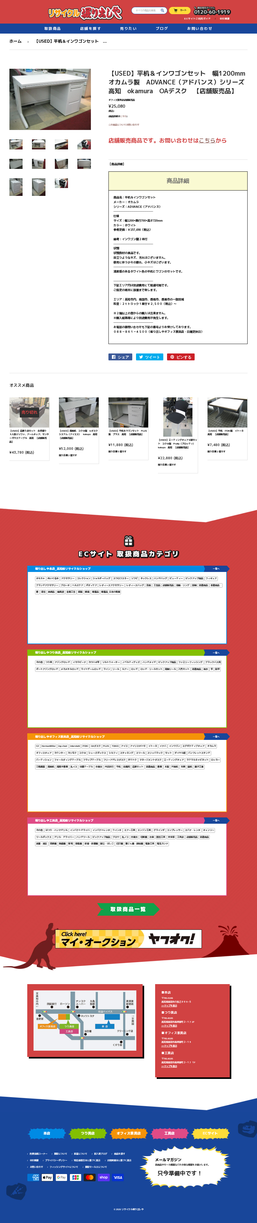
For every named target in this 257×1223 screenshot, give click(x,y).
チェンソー (208, 830)
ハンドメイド (149, 662)
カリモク (72, 753)
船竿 (217, 669)
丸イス (74, 766)
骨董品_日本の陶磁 (110, 591)
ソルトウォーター (111, 662)
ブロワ (116, 837)
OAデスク (96, 746)
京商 (148, 585)
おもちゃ (40, 578)
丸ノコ (125, 837)
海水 (205, 669)
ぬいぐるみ (53, 578)
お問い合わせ (199, 28)
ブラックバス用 (213, 662)
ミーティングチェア (174, 759)
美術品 (51, 591)
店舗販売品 (168, 585)
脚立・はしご (106, 843)
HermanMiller (49, 746)
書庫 (159, 766)
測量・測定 (41, 843)
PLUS (106, 746)
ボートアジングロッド (47, 669)
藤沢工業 (199, 766)
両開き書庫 (62, 766)
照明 (70, 843)
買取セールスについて (96, 1167)
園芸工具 (160, 837)
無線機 (62, 843)
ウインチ (117, 830)
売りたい (128, 28)
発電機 (78, 843)
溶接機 (53, 843)
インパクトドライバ (80, 830)
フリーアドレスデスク (114, 759)
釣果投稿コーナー (38, 1153)
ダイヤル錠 (180, 753)
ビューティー (176, 578)
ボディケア (91, 585)
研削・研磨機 (91, 843)
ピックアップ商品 (194, 578)
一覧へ (216, 568)
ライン (106, 669)
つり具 (48, 662)
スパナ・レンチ (192, 830)
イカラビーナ (79, 662)
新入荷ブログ (100, 1153)
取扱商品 (53, 28)
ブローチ (65, 585)
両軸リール (170, 669)
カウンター (59, 753)
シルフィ (113, 753)
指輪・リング (182, 585)
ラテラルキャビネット (197, 759)
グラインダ (159, 830)
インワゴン (174, 746)
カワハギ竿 (93, 662)
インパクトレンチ (101, 830)
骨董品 (95, 591)
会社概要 (225, 18)
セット (168, 753)
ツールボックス (43, 837)
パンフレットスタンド (199, 753)
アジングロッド (62, 662)
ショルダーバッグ (101, 578)
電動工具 (149, 843)
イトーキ (152, 746)
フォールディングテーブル (67, 759)
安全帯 (171, 837)
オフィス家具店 (129, 1133)
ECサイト (210, 1133)
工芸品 (157, 585)
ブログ (162, 28)
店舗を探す (91, 28)
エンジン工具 (144, 830)
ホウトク (132, 759)
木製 (167, 766)
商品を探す (119, 1153)
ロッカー (215, 759)
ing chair (62, 746)
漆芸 (43, 591)
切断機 (143, 837)
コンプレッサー (174, 830)
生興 (183, 766)
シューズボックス (97, 753)
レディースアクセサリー (111, 585)
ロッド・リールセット (151, 669)
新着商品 (203, 585)
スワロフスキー (120, 578)
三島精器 (40, 766)
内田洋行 (109, 766)
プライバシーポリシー (56, 1160)
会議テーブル (86, 766)
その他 (39, 662)
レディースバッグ (135, 585)
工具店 (180, 837)
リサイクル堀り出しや (133, 1209)
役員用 (126, 766)
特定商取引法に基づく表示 (87, 1160)
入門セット (183, 669)
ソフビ (134, 578)
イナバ (163, 746)
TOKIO (115, 746)
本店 (46, 1133)
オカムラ (211, 746)
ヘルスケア (77, 585)
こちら (123, 116)
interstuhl (75, 746)
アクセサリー (67, 578)
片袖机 (174, 766)
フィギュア (211, 578)
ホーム (15, 41)
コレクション (83, 578)
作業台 (99, 766)
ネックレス (145, 578)
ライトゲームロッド (91, 669)
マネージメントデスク (150, 759)
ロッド (134, 669)
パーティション (43, 759)
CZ (37, 746)
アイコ (124, 746)
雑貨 (87, 591)
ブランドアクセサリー (47, 585)
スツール (140, 753)
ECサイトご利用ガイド (197, 18)
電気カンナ (162, 843)
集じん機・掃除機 (134, 843)
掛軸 (194, 585)
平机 (118, 766)
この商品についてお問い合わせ (123, 124)
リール (116, 669)
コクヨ (82, 753)
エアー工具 (129, 830)
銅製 (80, 591)
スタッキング (126, 753)
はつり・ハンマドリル (56, 830)
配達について (80, 1153)
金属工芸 (70, 591)
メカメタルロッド (69, 669)
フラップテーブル (92, 759)
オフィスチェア (43, 753)
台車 (151, 837)
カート (183, 10)
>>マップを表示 (169, 1005)
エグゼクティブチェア (193, 746)
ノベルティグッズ (131, 662)
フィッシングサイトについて (64, 1167)
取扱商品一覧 (128, 909)
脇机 (190, 766)
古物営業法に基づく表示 (119, 1160)
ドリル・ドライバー (64, 837)
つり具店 (88, 1133)
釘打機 (119, 843)
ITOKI (85, 746)
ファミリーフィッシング (190, 662)
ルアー (125, 669)
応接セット (137, 766)
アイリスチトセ (137, 746)
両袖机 (51, 766)
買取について (60, 1153)
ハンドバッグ (160, 578)
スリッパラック (155, 753)
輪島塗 (60, 591)
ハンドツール (83, 837)
